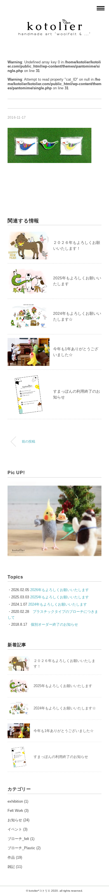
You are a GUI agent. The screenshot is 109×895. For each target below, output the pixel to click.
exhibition (15, 801)
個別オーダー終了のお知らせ (54, 624)
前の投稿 (28, 441)
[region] (54, 521)
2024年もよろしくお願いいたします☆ (65, 708)
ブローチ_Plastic (21, 848)
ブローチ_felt (18, 839)
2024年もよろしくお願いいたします (57, 604)
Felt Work (15, 810)
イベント (15, 829)
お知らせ (15, 820)
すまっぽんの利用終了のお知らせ (61, 757)
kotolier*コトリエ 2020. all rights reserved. (56, 890)
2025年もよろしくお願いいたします (59, 597)
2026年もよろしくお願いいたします (59, 590)
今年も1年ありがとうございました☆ (64, 731)
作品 (11, 857)
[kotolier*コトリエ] (54, 23)
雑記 (11, 867)
